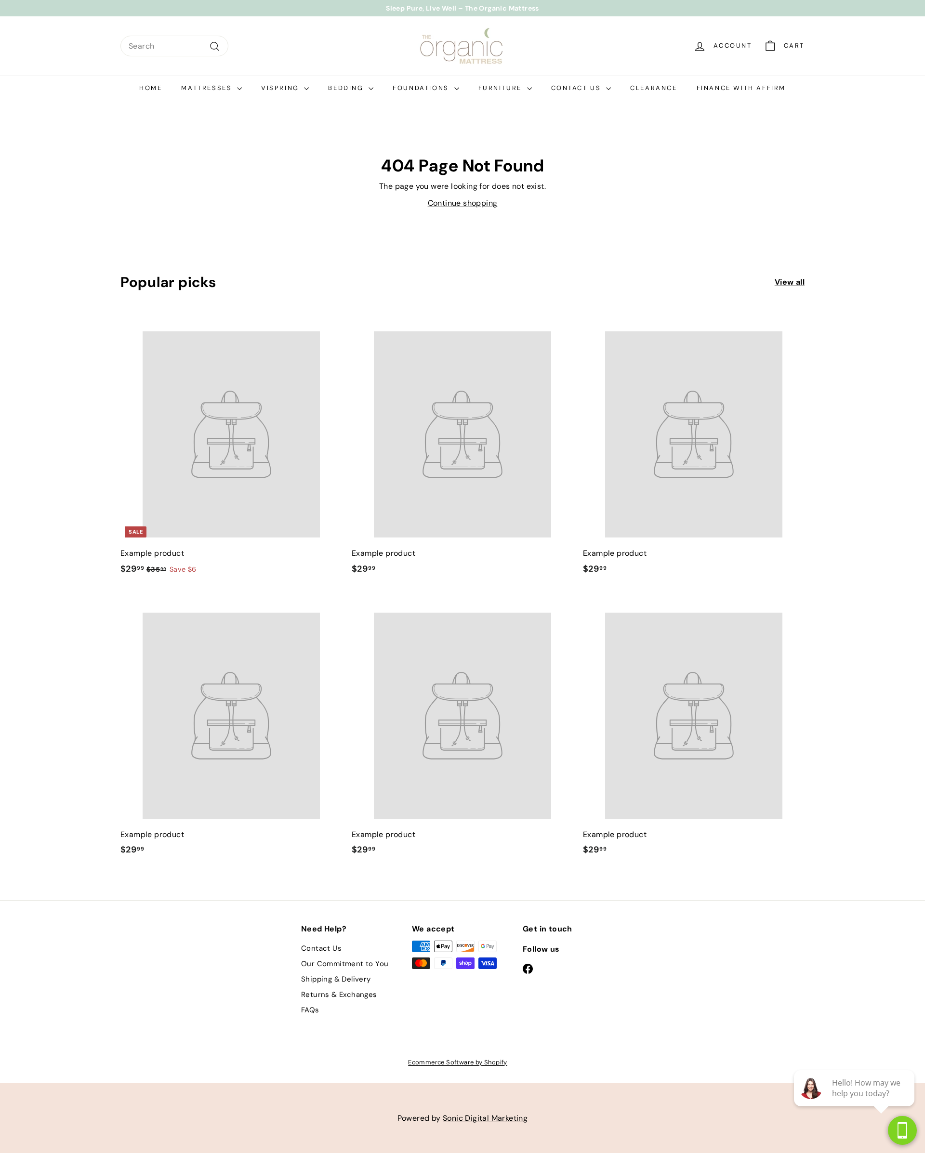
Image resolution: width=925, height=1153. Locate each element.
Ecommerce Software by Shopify (457, 1062)
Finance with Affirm (741, 88)
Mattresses (208, 88)
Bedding (347, 88)
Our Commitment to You (344, 964)
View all (790, 282)
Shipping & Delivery (336, 979)
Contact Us (577, 88)
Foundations (422, 88)
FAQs (310, 1010)
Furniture (501, 88)
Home (150, 88)
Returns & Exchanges (339, 994)
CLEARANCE (653, 88)
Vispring (281, 88)
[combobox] (174, 46)
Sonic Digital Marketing (485, 1118)
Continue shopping (463, 203)
